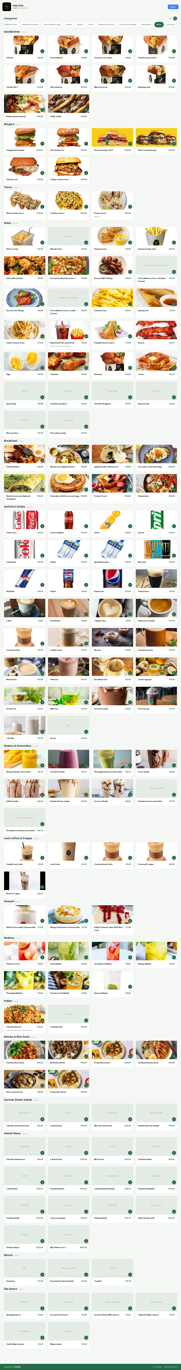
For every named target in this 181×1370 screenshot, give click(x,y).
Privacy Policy (157, 1367)
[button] (24, 49)
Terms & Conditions (170, 1367)
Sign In (173, 7)
